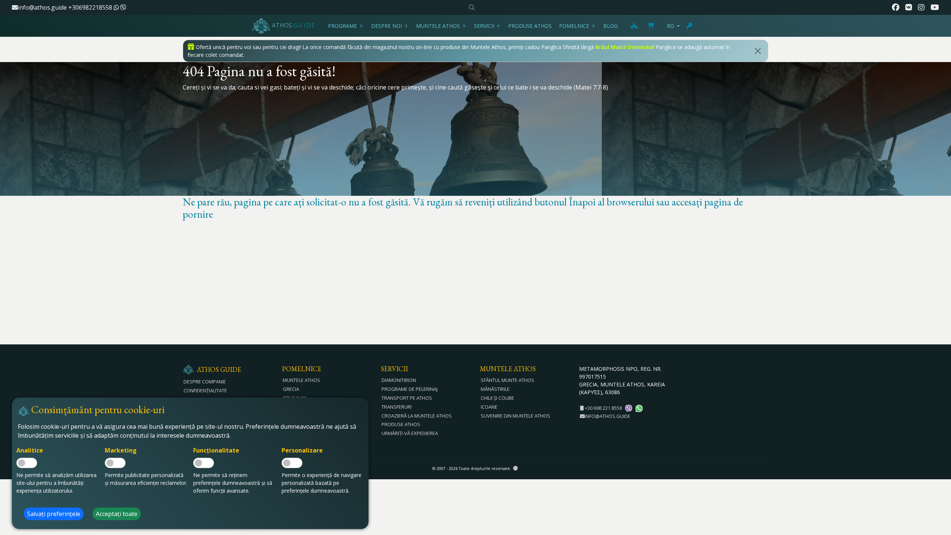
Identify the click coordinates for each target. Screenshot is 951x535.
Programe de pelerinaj (410, 389)
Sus (938, 488)
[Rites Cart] (633, 25)
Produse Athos (530, 25)
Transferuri (397, 406)
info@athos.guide (42, 7)
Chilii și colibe (497, 398)
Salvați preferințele (53, 514)
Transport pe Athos (407, 398)
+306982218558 (91, 7)
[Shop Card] (650, 26)
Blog (610, 25)
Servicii (484, 25)
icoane (489, 406)
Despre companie (205, 381)
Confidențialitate (205, 390)
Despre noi (386, 25)
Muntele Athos (438, 25)
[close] (757, 50)
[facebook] (895, 7)
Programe (342, 25)
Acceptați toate (116, 514)
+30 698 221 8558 (603, 408)
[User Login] (690, 25)
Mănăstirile (495, 389)
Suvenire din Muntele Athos (515, 415)
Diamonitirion (399, 380)
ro (670, 25)
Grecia (291, 389)
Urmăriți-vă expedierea (410, 433)
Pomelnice (574, 25)
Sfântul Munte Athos (507, 380)
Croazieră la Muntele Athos (417, 415)
